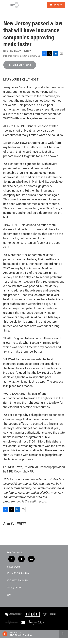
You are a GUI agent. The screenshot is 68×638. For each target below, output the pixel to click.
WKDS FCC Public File (17, 580)
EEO (9, 595)
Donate (57, 4)
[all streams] (63, 634)
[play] (5, 634)
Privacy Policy (14, 587)
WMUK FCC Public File (18, 573)
